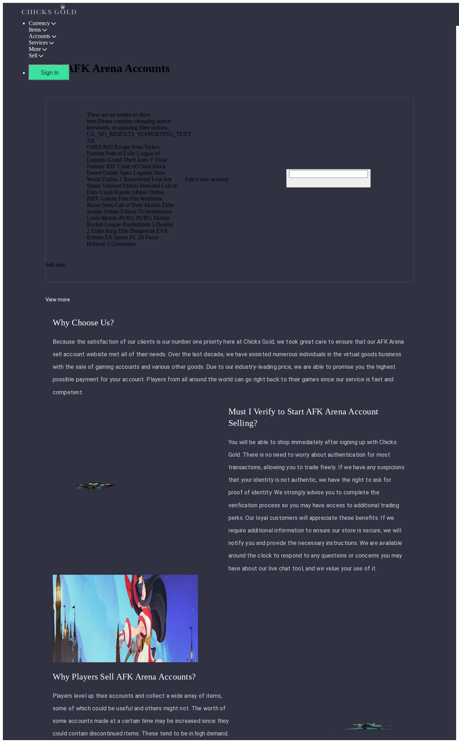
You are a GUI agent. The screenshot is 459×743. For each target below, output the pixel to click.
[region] (229, 371)
